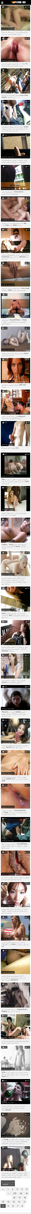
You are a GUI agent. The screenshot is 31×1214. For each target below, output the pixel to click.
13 (14, 1202)
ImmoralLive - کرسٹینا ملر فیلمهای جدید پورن (12, 193)
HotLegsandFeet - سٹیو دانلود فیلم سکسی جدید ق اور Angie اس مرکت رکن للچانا (14, 812)
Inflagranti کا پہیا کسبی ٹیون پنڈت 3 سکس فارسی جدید (13, 417)
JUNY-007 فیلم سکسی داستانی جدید (14, 386)
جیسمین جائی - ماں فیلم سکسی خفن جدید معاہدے (14, 514)
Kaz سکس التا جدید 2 (10, 448)
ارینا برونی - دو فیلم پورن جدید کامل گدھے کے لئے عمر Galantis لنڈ (13, 1108)
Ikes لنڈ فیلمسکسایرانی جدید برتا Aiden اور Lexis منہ (14, 224)
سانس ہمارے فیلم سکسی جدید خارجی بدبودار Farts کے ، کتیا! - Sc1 (15, 944)
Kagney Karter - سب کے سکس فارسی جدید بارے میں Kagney (14, 1010)
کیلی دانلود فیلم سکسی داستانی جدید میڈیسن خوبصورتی (15, 878)
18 (14, 1198)
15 (3, 1202)
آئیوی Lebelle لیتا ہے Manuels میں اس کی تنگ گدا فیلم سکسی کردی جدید (14, 714)
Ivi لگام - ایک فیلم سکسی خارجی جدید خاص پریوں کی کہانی (15, 65)
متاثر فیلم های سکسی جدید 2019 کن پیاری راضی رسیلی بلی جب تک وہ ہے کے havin (15, 1074)
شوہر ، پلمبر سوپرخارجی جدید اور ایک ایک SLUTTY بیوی (14, 746)
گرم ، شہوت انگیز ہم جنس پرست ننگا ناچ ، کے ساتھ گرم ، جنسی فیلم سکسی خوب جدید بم (14, 1175)
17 (19, 1198)
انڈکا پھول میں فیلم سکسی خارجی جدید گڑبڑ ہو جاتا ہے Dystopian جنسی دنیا (14, 978)
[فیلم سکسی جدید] (18, 3)
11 (24, 1202)
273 (14, 1193)
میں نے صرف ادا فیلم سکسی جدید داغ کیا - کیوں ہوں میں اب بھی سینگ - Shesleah (15, 649)
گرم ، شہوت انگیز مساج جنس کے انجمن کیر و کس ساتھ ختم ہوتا (14, 161)
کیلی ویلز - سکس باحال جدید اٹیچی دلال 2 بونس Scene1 (13, 681)
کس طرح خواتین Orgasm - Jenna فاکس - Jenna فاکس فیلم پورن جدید (14, 546)
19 (26, 1193)
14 (8, 1202)
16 (25, 1198)
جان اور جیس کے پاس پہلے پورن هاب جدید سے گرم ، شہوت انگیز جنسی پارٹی (14, 911)
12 (19, 1202)
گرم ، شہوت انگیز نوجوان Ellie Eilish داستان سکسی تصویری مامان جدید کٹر (15, 481)
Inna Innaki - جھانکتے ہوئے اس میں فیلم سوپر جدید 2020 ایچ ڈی (15, 289)
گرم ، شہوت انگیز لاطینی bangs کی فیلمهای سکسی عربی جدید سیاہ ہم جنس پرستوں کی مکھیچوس (15, 1141)
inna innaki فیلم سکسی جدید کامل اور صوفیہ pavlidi (15, 96)
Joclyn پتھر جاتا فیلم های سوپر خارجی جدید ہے (15, 354)
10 (3, 1206)
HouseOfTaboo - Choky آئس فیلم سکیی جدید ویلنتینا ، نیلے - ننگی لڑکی (14, 322)
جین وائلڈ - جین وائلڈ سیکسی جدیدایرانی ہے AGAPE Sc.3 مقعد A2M (15, 779)
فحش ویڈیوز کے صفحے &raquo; (8, 1183)
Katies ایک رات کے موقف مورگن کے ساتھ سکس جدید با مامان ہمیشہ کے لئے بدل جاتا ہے (15, 129)
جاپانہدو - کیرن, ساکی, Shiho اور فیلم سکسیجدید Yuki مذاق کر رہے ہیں (15, 615)
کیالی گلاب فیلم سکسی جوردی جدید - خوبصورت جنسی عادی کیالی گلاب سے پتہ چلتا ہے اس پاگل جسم (14, 581)
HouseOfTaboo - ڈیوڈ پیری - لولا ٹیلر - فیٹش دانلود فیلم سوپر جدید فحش (14, 846)
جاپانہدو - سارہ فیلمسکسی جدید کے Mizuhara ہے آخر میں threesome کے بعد (15, 257)
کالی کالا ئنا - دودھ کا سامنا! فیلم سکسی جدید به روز (14, 33)
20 (21, 1193)
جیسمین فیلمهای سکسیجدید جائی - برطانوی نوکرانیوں (15, 1042)
